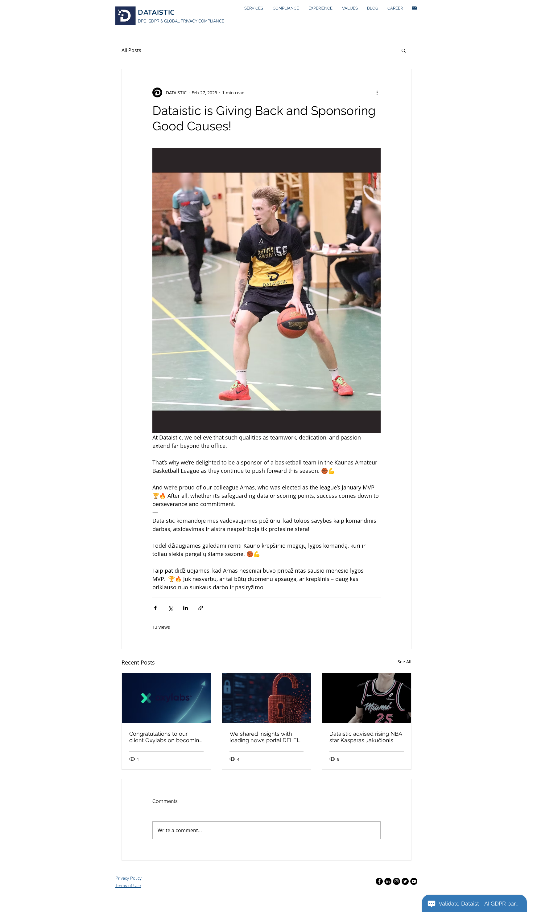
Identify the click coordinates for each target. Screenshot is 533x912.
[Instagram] (396, 881)
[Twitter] (405, 881)
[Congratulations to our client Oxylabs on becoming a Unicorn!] (166, 698)
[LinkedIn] (387, 881)
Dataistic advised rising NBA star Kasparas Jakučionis (365, 736)
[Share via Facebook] (155, 608)
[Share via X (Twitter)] (170, 608)
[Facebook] (379, 881)
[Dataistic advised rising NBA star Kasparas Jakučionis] (366, 698)
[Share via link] (201, 608)
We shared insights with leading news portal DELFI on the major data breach (263, 736)
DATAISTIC (156, 12)
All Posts (131, 50)
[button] (404, 50)
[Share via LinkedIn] (185, 608)
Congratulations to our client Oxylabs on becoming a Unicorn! (166, 736)
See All (404, 662)
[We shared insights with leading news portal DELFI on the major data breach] (266, 698)
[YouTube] (413, 881)
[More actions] (377, 92)
